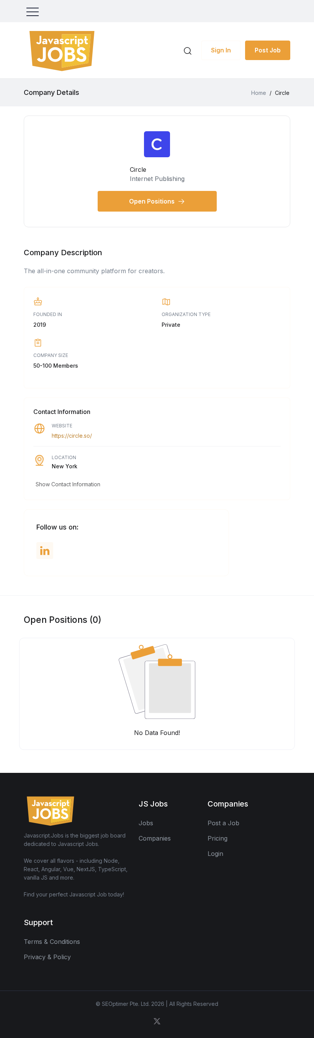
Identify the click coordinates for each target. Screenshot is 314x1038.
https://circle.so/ (72, 435)
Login (215, 853)
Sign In (221, 50)
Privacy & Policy (47, 957)
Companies (155, 838)
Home (258, 93)
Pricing (217, 838)
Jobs (146, 823)
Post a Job (223, 823)
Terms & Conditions (52, 941)
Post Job (268, 50)
